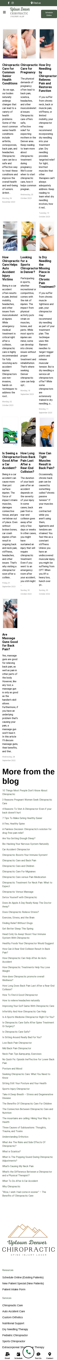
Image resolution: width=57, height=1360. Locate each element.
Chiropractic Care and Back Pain (19, 860)
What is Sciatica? (11, 1151)
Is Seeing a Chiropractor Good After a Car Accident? (11, 460)
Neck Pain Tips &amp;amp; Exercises (21, 1053)
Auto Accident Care (13, 1311)
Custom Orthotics (12, 1317)
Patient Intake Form (13, 1289)
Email (7, 1358)
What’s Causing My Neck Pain (18, 1166)
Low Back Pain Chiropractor (17, 1042)
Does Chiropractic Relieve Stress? (20, 912)
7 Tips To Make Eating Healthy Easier (22, 818)
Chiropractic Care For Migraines (19, 871)
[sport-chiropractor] (28, 236)
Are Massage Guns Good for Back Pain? (10, 642)
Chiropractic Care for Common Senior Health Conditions (11, 74)
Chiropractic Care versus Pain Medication (24, 877)
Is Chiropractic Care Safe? (16, 1031)
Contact (49, 1358)
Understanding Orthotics (15, 1136)
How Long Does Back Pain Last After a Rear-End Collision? (28, 462)
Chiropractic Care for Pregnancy (29, 68)
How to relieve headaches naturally (21, 1000)
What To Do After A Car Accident (20, 1181)
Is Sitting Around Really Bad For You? (22, 1037)
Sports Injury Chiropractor (16, 1088)
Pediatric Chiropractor (15, 1335)
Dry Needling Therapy (15, 1329)
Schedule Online (49, 14)
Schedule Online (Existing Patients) (23, 1277)
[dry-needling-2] (47, 44)
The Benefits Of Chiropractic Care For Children (27, 1103)
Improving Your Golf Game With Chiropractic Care (28, 1006)
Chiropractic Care (12, 1305)
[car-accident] (10, 432)
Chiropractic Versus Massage (17, 891)
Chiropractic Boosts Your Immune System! (25, 855)
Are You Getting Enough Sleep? (18, 838)
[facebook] (8, 3)
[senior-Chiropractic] (10, 44)
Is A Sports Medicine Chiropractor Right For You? (28, 1017)
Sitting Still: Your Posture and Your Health (24, 1083)
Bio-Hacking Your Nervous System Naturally (25, 843)
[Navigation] (1, 12)
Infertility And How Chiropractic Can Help (24, 1011)
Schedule (18, 1358)
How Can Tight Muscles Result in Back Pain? (46, 460)
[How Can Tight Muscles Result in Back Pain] (47, 432)
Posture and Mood (12, 1068)
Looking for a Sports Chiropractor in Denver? (29, 264)
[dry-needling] (47, 236)
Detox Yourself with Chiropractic (19, 897)
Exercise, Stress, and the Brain (18, 917)
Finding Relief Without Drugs (17, 923)
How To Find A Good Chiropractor (20, 994)
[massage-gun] (10, 613)
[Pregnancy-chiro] (28, 44)
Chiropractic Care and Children (18, 866)
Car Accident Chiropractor (16, 849)
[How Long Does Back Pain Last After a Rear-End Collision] (28, 432)
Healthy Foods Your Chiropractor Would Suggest (28, 943)
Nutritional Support (13, 1323)
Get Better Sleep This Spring (17, 928)
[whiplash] (10, 236)
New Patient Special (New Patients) (23, 1283)
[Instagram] (13, 3)
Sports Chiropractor (13, 1341)
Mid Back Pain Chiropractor (16, 1048)
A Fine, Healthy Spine (13, 823)
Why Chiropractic (11, 1186)
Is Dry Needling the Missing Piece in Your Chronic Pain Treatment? (47, 272)
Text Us (38, 1358)
